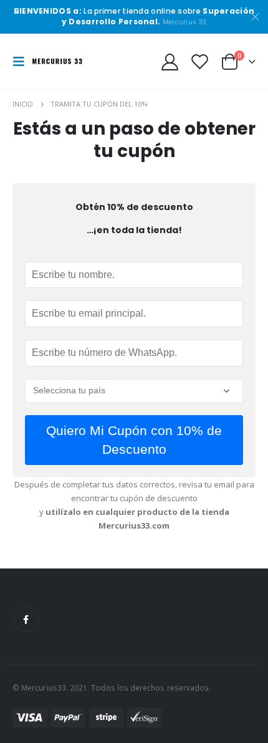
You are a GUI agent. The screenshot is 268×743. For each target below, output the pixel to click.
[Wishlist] (199, 61)
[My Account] (170, 61)
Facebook (26, 619)
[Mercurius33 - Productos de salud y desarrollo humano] (57, 61)
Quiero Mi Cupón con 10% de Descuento (134, 439)
